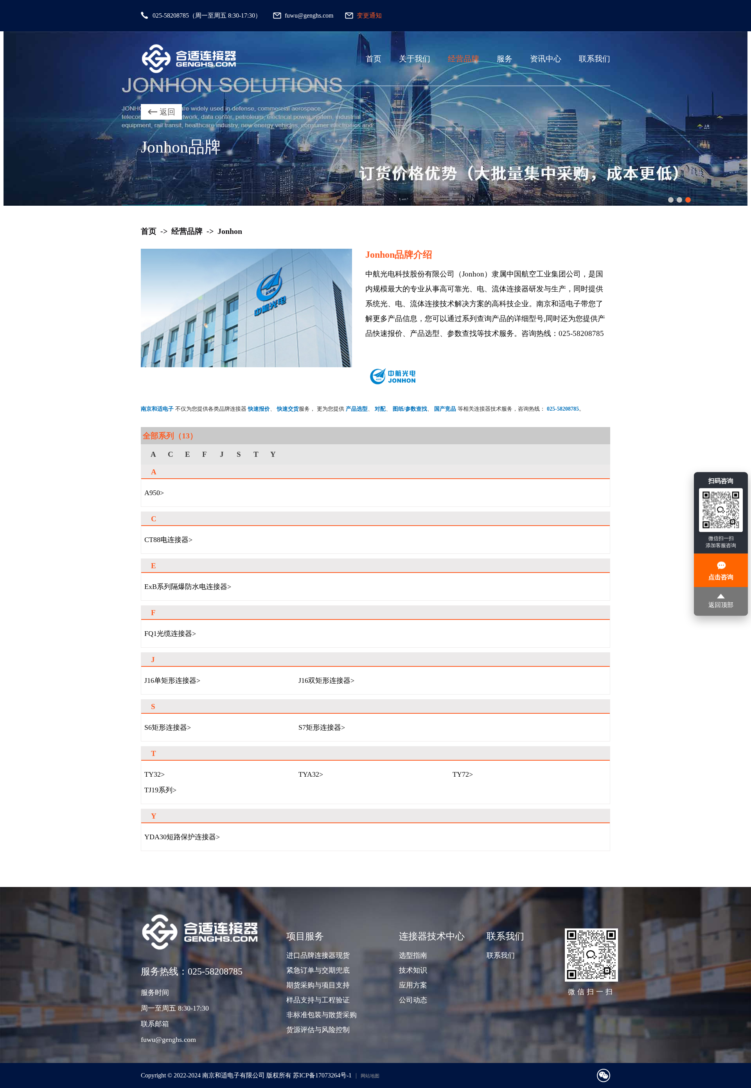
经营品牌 (463, 58)
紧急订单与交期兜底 (318, 970)
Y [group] (273, 454)
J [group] (222, 454)
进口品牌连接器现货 (318, 955)
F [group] (204, 454)
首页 (373, 58)
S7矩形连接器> (321, 727)
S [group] (239, 454)
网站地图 (370, 1076)
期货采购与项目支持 (318, 985)
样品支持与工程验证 (318, 1000)
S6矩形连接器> (167, 727)
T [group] (256, 454)
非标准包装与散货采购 (321, 1015)
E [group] (187, 454)
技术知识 (413, 970)
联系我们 (594, 58)
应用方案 (413, 985)
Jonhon (229, 231)
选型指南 (413, 955)
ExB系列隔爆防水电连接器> (187, 587)
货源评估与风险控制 (318, 1030)
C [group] (170, 454)
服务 (504, 58)
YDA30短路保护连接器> (182, 837)
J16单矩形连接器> (172, 680)
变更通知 (369, 15)
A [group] (153, 454)
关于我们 (414, 58)
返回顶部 (720, 605)
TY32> (154, 774)
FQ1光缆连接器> (170, 633)
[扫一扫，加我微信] (603, 1075)
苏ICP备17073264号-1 (322, 1075)
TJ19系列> (160, 790)
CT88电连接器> (168, 540)
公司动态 (413, 1000)
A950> (154, 493)
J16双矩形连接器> (326, 680)
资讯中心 (545, 58)
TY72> (463, 774)
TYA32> (310, 774)
